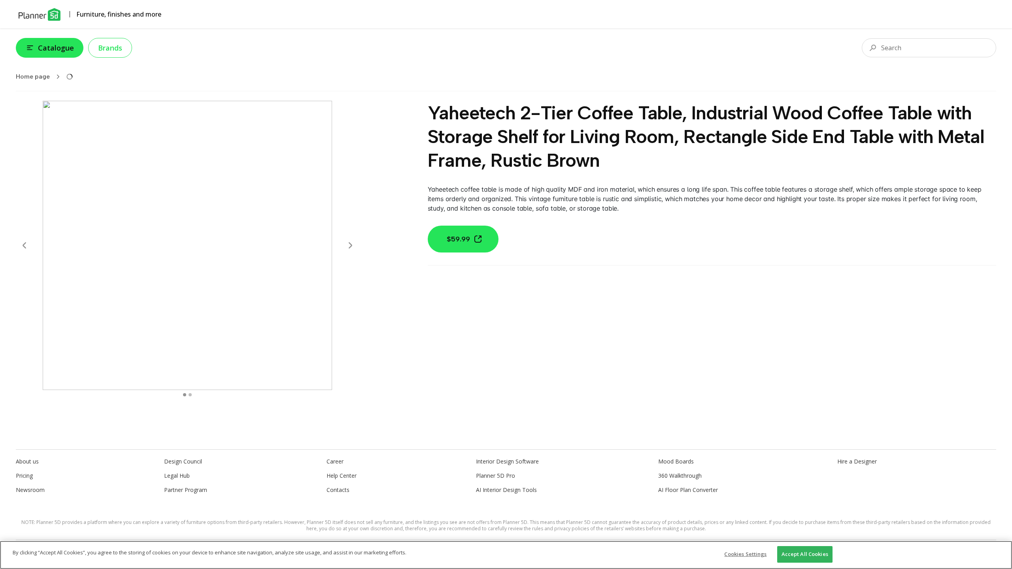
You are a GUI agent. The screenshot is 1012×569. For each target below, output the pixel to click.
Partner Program (185, 490)
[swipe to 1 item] (190, 394)
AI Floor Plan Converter (688, 490)
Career (335, 461)
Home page (33, 76)
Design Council (183, 461)
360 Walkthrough (680, 475)
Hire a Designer (857, 461)
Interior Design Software (507, 461)
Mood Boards (676, 461)
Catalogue (56, 48)
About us (27, 461)
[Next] (350, 245)
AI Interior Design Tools (506, 490)
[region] (506, 555)
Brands (110, 48)
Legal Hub (177, 475)
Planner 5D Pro (495, 475)
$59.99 (458, 239)
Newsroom (30, 490)
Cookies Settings (745, 554)
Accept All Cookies (805, 554)
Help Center (342, 475)
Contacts (338, 490)
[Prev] (24, 245)
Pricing (24, 475)
